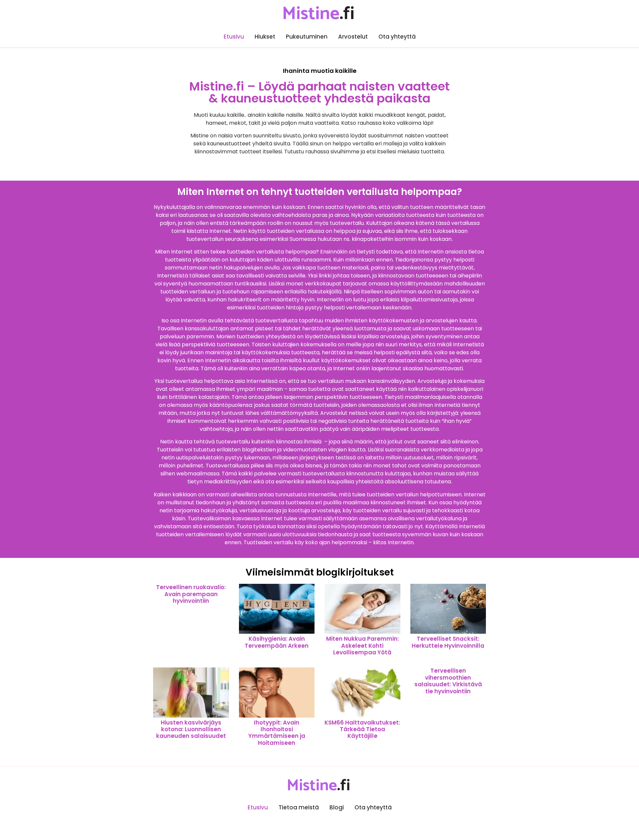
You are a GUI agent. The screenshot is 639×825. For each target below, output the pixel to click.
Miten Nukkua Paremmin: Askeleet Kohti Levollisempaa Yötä (362, 645)
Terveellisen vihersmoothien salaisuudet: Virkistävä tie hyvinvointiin (448, 681)
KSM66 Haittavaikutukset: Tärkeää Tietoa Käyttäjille (362, 729)
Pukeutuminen (306, 37)
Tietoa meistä (299, 807)
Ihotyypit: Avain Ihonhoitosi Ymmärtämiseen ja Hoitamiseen (276, 733)
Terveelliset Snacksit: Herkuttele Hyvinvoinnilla (448, 642)
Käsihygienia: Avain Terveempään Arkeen (277, 642)
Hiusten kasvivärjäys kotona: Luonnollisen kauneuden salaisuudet (191, 729)
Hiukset (265, 37)
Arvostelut (353, 37)
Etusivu (234, 37)
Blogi (336, 807)
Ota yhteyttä (397, 37)
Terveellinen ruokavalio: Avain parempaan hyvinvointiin (191, 594)
